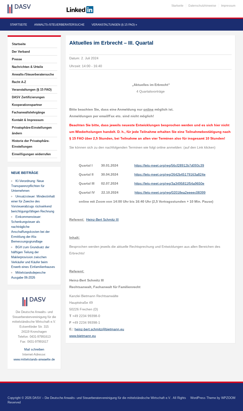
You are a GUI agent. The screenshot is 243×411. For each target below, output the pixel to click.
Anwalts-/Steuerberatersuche (59, 24)
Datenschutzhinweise (202, 5)
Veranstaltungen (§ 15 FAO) (114, 24)
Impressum (228, 5)
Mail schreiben (34, 349)
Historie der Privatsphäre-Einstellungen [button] (30, 143)
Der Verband (21, 51)
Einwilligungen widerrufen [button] (31, 154)
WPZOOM (228, 398)
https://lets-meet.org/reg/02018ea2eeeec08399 (170, 192)
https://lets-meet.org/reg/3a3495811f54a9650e (169, 183)
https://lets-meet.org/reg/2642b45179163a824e (170, 174)
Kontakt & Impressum (28, 120)
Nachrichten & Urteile (27, 67)
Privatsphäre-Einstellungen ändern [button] (32, 130)
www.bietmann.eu (82, 336)
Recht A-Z (19, 82)
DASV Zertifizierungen (28, 97)
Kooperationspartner (27, 105)
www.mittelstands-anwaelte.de (34, 359)
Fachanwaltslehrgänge (28, 112)
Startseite (177, 5)
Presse (17, 59)
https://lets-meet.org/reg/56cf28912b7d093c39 (169, 165)
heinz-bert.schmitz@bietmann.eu (99, 329)
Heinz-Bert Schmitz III (102, 219)
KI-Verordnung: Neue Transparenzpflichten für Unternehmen (27, 186)
